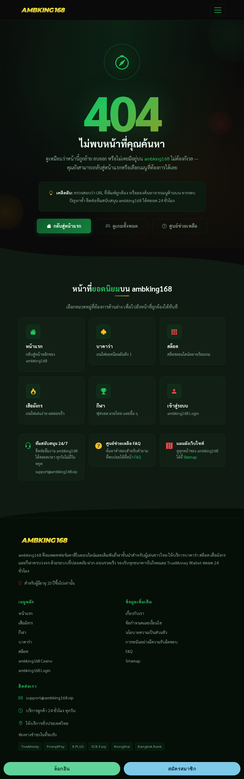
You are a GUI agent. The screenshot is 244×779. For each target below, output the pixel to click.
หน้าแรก (25, 613)
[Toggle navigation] (218, 10)
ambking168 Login (34, 670)
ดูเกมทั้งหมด (125, 226)
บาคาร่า (25, 641)
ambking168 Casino (35, 660)
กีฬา (22, 632)
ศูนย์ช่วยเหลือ (183, 226)
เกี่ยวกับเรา (135, 613)
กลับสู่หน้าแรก (67, 226)
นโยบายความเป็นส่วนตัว (146, 632)
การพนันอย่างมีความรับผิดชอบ (152, 641)
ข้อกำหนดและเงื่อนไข (144, 622)
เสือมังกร (25, 622)
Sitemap (190, 456)
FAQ (137, 456)
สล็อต (23, 651)
